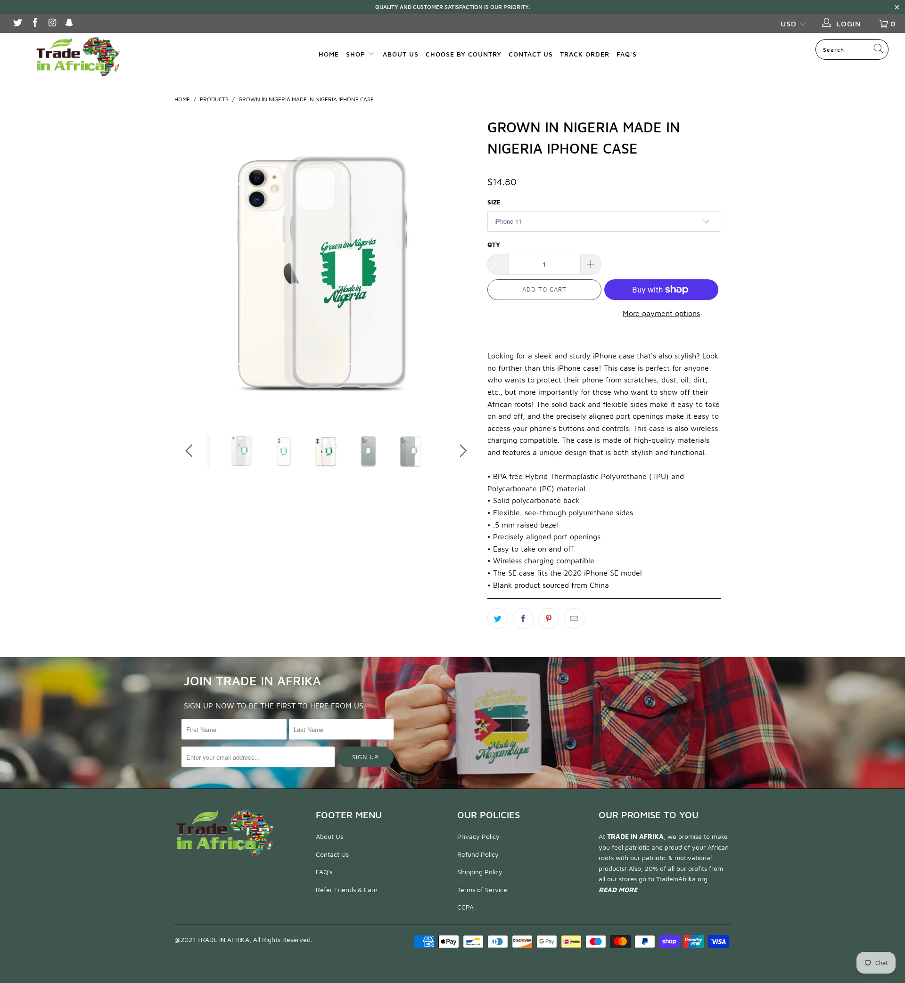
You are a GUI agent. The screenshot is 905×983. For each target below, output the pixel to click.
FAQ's (627, 54)
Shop (357, 54)
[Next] (461, 266)
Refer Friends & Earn (347, 890)
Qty (493, 244)
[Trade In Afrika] (77, 56)
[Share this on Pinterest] (548, 618)
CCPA (465, 907)
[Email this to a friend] (574, 618)
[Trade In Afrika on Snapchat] (69, 23)
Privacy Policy (478, 836)
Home (329, 54)
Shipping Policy (479, 872)
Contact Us (531, 54)
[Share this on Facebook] (523, 618)
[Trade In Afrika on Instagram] (52, 23)
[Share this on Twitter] (497, 618)
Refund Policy (478, 854)
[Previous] (190, 266)
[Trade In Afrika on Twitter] (17, 23)
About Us (401, 54)
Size (494, 202)
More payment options (661, 313)
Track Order (584, 54)
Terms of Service (482, 890)
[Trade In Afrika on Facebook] (34, 23)
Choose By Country (464, 54)
